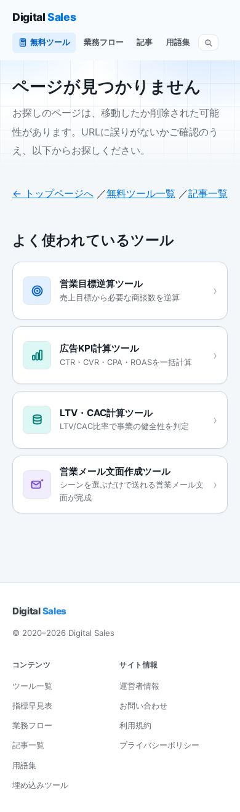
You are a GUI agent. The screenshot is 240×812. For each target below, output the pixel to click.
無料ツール (50, 42)
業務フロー (104, 42)
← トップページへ (53, 193)
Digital (44, 16)
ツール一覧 (32, 686)
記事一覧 (208, 193)
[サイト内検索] (208, 42)
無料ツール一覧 (140, 193)
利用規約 (135, 725)
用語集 (178, 42)
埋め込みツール (40, 785)
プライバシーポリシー (159, 745)
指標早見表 (32, 705)
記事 (145, 42)
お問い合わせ (143, 705)
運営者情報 (139, 686)
